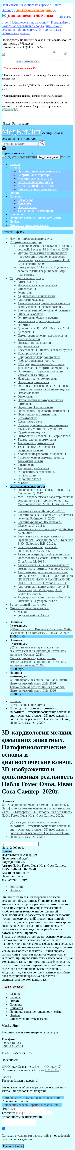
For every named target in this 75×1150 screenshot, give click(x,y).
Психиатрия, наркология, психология (43, 410)
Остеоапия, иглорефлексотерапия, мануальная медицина (41, 373)
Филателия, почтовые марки (37, 189)
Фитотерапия (27, 289)
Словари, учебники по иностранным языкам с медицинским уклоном (43, 426)
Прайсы (15, 221)
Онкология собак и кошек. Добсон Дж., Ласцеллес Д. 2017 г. (44, 491)
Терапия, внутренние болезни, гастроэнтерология (38, 448)
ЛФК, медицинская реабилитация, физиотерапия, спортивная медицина (43, 365)
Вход (6, 123)
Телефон (8, 1113)
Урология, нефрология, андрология (42, 454)
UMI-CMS (52, 1070)
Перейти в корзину (49, 1097)
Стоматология (27, 281)
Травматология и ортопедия (37, 439)
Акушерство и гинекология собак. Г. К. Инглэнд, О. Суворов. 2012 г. (44, 599)
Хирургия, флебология (33, 468)
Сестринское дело (30, 421)
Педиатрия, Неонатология (35, 407)
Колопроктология (30, 353)
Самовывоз (25, 200)
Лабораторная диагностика (36, 360)
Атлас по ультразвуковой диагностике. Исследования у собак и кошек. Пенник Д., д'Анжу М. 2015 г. (45, 558)
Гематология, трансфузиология (39, 321)
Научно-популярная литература (39, 171)
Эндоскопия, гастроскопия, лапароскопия (36, 473)
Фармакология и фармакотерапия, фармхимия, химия (41, 459)
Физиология (26, 464)
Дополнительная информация (22, 1117)
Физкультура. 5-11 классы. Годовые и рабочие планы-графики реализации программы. (43, 271)
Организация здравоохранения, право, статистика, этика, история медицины (44, 387)
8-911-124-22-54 (12, 1046)
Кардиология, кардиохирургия (39, 357)
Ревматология (27, 418)
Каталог (15, 167)
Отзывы (15, 890)
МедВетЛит (21, 131)
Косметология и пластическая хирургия (45, 350)
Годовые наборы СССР (33, 615)
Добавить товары (15, 1105)
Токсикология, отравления (36, 443)
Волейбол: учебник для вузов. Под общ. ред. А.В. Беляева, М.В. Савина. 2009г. (45, 247)
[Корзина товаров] (4, 149)
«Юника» (50, 1066)
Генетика (24, 324)
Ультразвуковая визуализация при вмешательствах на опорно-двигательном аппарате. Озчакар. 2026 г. (38, 661)
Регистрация (20, 123)
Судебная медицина (31, 432)
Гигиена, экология (30, 314)
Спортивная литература (34, 175)
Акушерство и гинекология (36, 296)
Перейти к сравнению (45, 1105)
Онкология (25, 396)
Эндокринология (29, 479)
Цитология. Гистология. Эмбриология (44, 436)
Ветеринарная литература (35, 182)
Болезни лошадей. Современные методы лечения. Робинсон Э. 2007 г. (45, 516)
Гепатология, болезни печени (38, 317)
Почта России (27, 207)
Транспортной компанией (35, 210)
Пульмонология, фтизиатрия (37, 414)
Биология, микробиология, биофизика (44, 310)
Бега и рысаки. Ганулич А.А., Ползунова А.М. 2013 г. (38, 548)
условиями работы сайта (34, 1135)
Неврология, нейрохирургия (37, 378)
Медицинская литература (35, 178)
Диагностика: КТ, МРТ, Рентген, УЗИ (43, 328)
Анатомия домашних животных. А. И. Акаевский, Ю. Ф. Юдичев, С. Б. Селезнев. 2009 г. (44, 590)
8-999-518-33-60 (12, 1042)
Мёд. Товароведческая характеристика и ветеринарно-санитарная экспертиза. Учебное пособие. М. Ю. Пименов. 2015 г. (45, 502)
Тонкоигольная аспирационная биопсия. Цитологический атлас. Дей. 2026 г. (37, 688)
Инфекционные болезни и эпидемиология (36, 344)
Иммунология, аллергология (37, 285)
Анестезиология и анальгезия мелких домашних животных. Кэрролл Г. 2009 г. (45, 566)
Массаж (23, 482)
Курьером (24, 203)
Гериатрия (25, 292)
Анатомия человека (31, 299)
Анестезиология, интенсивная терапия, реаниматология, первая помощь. (44, 304)
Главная (15, 164)
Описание (16, 886)
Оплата (15, 192)
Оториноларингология (33, 382)
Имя (5, 1108)
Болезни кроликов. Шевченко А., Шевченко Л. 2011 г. (40, 523)
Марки (22, 611)
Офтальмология (28, 393)
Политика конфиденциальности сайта (36, 218)
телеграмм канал (28, 61)
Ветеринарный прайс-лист (36, 185)
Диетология (26, 332)
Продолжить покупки (18, 1097)
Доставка (16, 196)
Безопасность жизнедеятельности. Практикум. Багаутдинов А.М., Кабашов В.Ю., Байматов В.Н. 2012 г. (45, 540)
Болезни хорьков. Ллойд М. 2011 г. (41, 511)
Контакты (16, 214)
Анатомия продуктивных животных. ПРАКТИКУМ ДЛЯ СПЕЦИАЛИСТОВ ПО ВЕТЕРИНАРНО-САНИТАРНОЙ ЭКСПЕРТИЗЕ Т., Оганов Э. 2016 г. (45, 578)
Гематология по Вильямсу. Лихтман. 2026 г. (39, 632)
